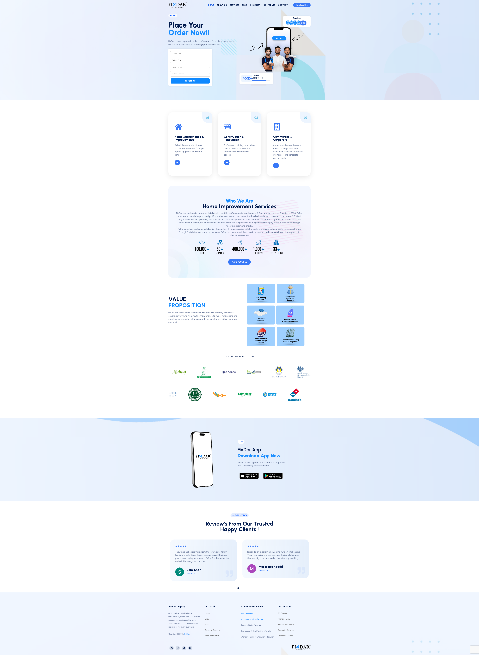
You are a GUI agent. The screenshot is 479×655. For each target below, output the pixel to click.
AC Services (283, 613)
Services (234, 5)
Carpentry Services (286, 630)
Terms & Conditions (213, 630)
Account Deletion (212, 636)
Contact (283, 5)
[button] (232, 588)
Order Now (190, 81)
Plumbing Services (285, 619)
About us (222, 5)
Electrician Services (286, 624)
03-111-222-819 (247, 613)
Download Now (302, 5)
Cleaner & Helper (285, 636)
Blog (244, 5)
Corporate (269, 5)
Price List (255, 5)
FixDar (186, 634)
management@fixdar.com (252, 619)
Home (211, 5)
